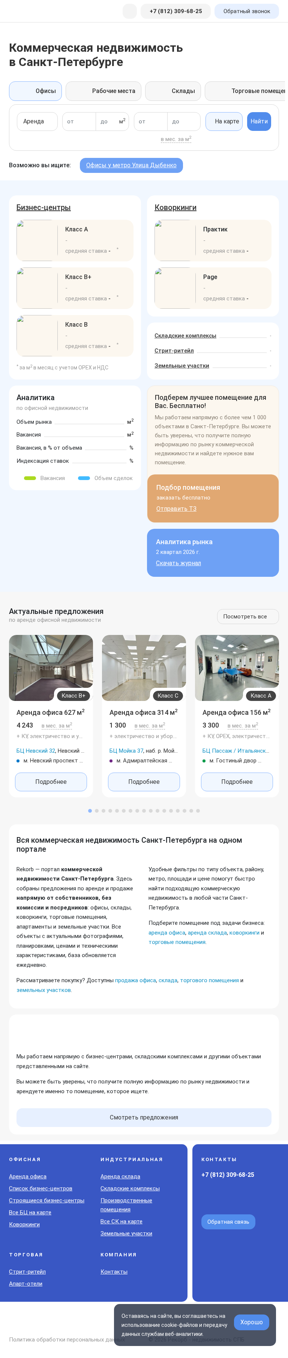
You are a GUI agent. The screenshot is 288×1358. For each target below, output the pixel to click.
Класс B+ (78, 277)
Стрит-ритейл (174, 350)
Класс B (76, 324)
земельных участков (43, 990)
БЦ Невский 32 (35, 750)
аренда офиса (166, 932)
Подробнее (51, 781)
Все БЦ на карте (30, 1212)
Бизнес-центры (43, 207)
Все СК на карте (121, 1221)
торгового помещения (209, 980)
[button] (90, 811)
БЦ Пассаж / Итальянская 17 (240, 750)
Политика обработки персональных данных (67, 1339)
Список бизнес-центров (40, 1188)
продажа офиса (135, 980)
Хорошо (251, 1322)
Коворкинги (175, 207)
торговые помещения (177, 942)
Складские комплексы (185, 335)
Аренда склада (120, 1176)
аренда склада (207, 932)
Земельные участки (181, 365)
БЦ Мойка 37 (126, 750)
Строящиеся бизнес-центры (46, 1200)
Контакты (114, 1271)
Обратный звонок (247, 11)
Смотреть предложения (144, 1117)
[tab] (35, 91)
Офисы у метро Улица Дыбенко (131, 165)
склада (168, 980)
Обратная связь (228, 1221)
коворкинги (245, 932)
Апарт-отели (25, 1283)
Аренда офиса (27, 1176)
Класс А (76, 229)
